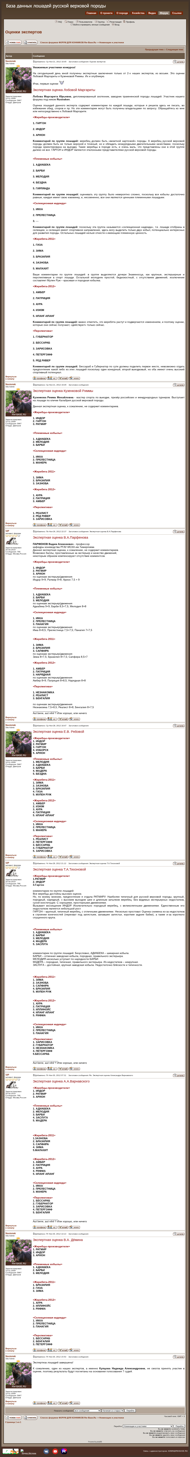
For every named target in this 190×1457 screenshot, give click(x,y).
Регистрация (116, 22)
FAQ (60, 22)
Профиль (130, 22)
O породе (122, 13)
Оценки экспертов (23, 32)
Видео (152, 13)
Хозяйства (138, 13)
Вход (117, 25)
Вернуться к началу (11, 377)
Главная (91, 13)
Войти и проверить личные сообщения (91, 25)
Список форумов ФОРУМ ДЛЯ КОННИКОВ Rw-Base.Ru (68, 42)
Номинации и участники (111, 42)
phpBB (99, 1442)
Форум (164, 13)
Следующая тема (174, 49)
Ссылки (176, 13)
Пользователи (85, 22)
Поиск (70, 22)
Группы (101, 22)
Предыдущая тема (154, 49)
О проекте (106, 13)
